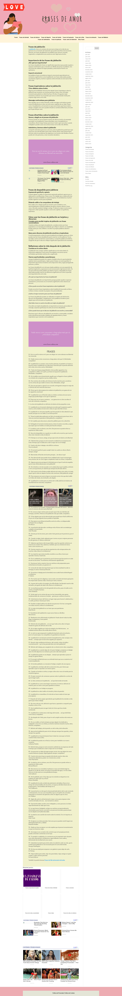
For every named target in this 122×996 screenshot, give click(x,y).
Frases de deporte (89, 153)
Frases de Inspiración (68, 37)
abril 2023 (87, 113)
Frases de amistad (89, 149)
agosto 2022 (88, 128)
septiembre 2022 (89, 126)
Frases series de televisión (70, 39)
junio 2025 (87, 56)
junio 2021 (87, 137)
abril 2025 (87, 61)
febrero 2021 (88, 143)
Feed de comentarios (90, 183)
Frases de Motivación (90, 162)
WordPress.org (88, 185)
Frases (16, 37)
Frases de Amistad (24, 37)
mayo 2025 (88, 58)
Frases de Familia (56, 37)
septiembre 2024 (89, 76)
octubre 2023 (88, 100)
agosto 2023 (88, 104)
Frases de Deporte (46, 37)
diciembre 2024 (88, 69)
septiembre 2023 (89, 102)
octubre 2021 (88, 132)
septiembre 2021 (89, 135)
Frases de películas (56, 39)
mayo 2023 (88, 111)
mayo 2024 (88, 85)
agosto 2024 (88, 78)
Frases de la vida (89, 160)
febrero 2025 (88, 65)
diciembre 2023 (88, 95)
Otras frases (81, 39)
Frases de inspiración (90, 158)
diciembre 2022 (88, 122)
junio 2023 (87, 109)
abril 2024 (87, 87)
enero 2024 (88, 93)
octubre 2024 (88, 74)
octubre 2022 (88, 124)
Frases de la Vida (79, 37)
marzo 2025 (88, 63)
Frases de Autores (35, 37)
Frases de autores (89, 151)
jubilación (33, 49)
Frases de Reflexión (103, 37)
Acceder (87, 179)
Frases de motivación (91, 37)
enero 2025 (88, 67)
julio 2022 (87, 130)
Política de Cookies (70, 993)
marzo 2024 (88, 89)
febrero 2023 (88, 117)
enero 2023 (88, 119)
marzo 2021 (88, 141)
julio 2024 (87, 80)
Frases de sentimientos (90, 169)
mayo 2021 (88, 139)
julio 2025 (87, 54)
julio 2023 (87, 106)
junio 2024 (87, 82)
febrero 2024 (88, 91)
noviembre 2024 (89, 72)
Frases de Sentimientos (44, 39)
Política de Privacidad (58, 993)
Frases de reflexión (89, 166)
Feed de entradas (89, 181)
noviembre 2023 (89, 98)
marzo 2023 (88, 115)
